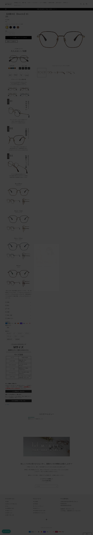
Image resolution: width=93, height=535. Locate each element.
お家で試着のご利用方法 (46, 287)
